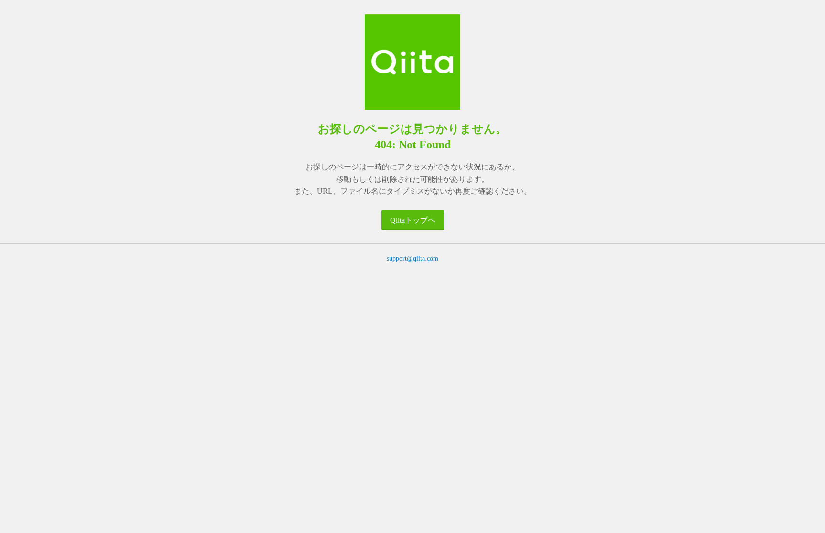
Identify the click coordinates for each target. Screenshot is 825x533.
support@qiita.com (412, 258)
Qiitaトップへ (412, 220)
